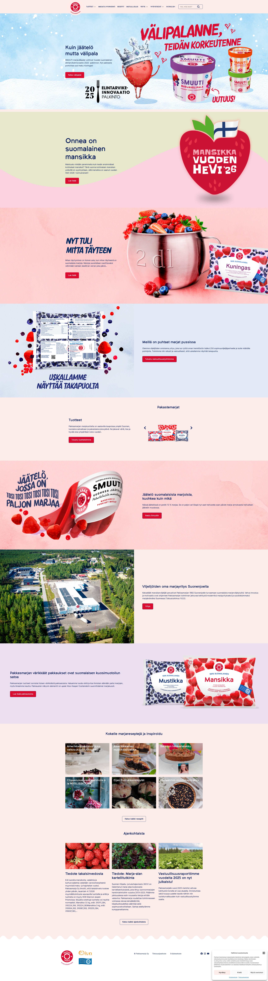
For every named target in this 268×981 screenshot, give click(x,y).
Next (192, 428)
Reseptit (120, 7)
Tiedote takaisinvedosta (84, 874)
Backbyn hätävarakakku (175, 746)
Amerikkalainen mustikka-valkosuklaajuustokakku (84, 748)
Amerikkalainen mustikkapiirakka (125, 748)
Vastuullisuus (132, 7)
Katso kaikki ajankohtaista (134, 922)
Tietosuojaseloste (243, 977)
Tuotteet (89, 7)
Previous (145, 428)
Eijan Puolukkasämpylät (129, 780)
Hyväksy (222, 972)
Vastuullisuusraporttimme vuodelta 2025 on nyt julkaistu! (179, 878)
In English (170, 7)
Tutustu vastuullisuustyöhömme (159, 359)
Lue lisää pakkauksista (23, 694)
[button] (264, 953)
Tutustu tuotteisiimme (81, 440)
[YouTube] (208, 953)
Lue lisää (72, 181)
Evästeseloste (233, 977)
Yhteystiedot (155, 7)
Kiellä (239, 972)
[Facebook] (201, 953)
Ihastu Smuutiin (152, 515)
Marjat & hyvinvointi (106, 7)
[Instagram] (205, 953)
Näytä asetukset (257, 972)
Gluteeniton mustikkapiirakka (179, 780)
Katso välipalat (74, 75)
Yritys (142, 7)
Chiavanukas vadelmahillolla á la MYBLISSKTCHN (86, 782)
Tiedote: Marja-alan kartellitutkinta (127, 876)
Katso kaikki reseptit (134, 819)
